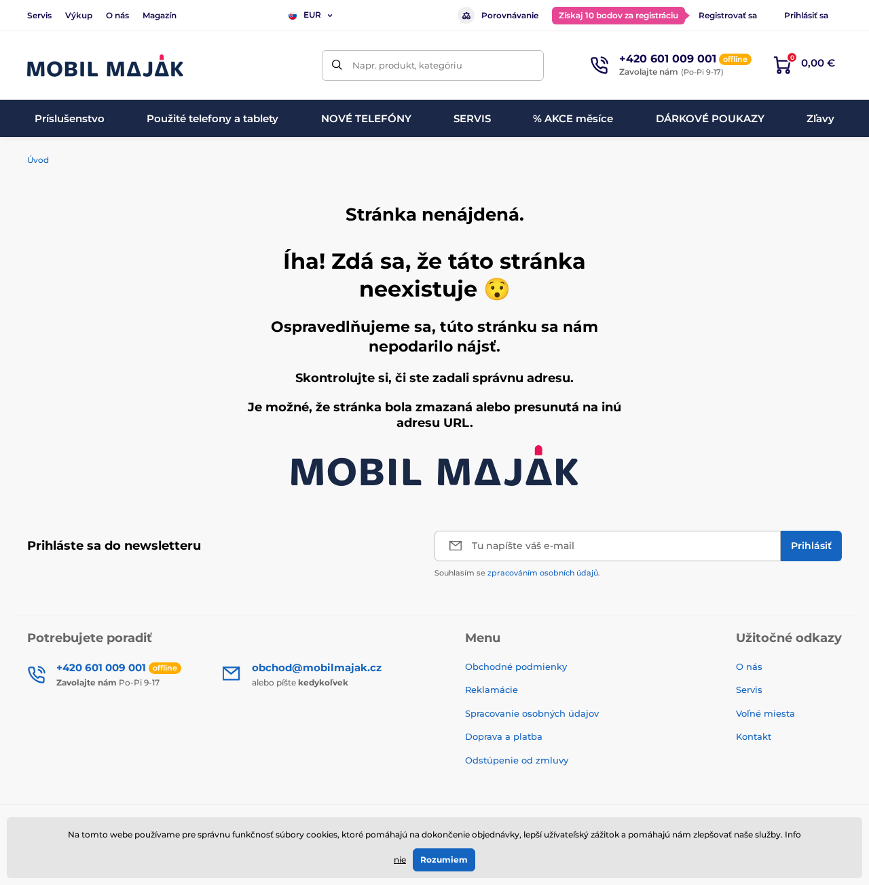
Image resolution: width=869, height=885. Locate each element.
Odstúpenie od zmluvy (518, 760)
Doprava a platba (503, 736)
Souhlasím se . (517, 573)
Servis (39, 15)
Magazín (160, 15)
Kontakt (753, 736)
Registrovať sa (728, 15)
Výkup (78, 15)
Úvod (38, 160)
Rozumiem (444, 859)
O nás (117, 15)
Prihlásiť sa (806, 15)
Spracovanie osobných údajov (532, 713)
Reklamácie (491, 689)
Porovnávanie (509, 15)
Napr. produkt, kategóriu (407, 65)
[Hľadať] (337, 65)
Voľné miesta (765, 713)
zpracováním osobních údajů (542, 573)
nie (400, 859)
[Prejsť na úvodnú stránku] (105, 65)
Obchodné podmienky (516, 666)
